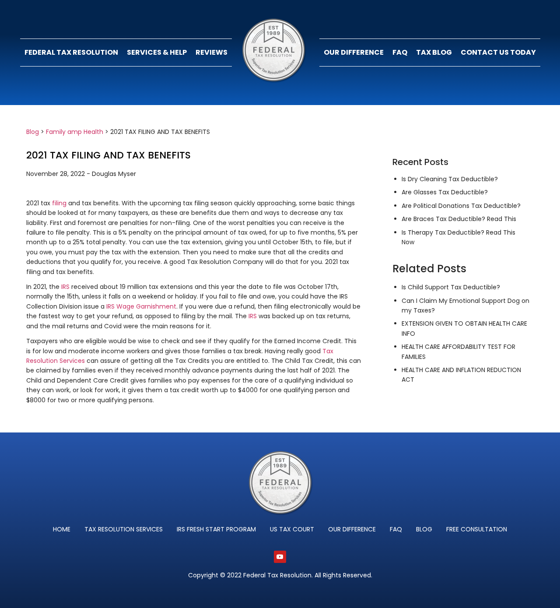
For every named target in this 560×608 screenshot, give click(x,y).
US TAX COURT (292, 529)
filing (59, 203)
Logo (276, 53)
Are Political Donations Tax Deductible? (461, 205)
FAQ (399, 52)
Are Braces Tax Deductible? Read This (459, 218)
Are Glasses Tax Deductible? (445, 192)
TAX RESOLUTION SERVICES (123, 529)
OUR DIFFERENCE (354, 52)
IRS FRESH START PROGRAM (216, 529)
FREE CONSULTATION (476, 529)
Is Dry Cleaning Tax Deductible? (450, 179)
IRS (65, 286)
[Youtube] (280, 557)
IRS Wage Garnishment (141, 306)
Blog (32, 131)
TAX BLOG (434, 52)
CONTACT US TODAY (498, 52)
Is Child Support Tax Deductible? (451, 287)
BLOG (424, 529)
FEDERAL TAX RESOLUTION (71, 52)
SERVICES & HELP (157, 52)
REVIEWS (212, 52)
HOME (61, 529)
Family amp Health (74, 131)
